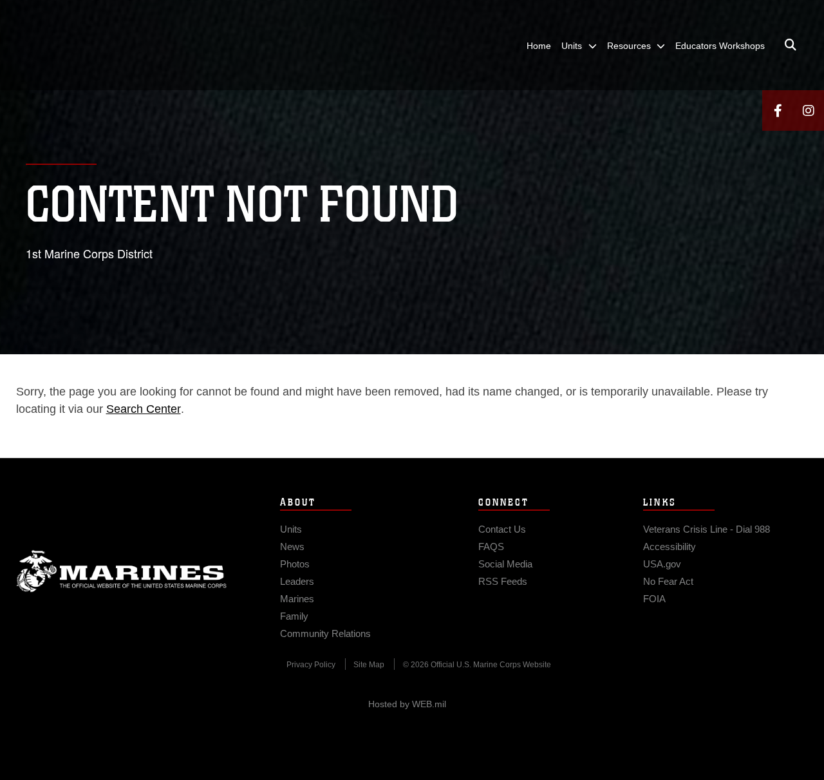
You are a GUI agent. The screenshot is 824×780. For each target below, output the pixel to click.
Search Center (143, 409)
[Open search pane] (790, 45)
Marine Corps (121, 571)
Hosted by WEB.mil (407, 704)
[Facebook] (777, 110)
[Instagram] (808, 110)
